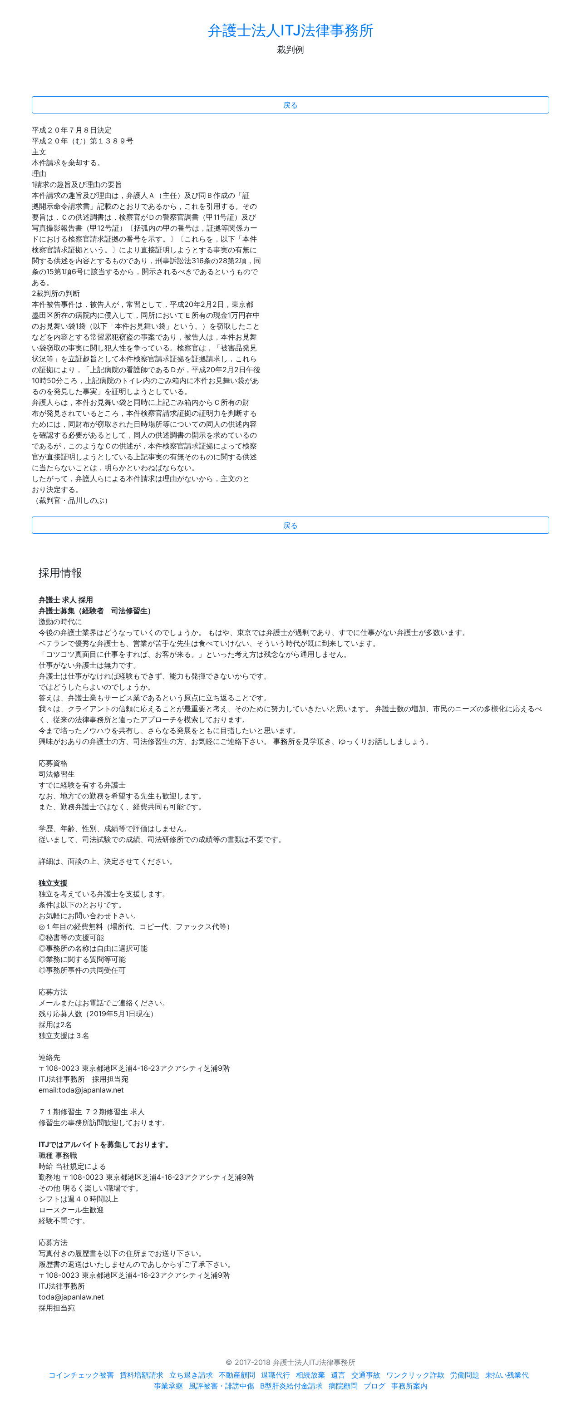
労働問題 (464, 1374)
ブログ (374, 1385)
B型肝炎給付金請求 (291, 1385)
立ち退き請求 (191, 1374)
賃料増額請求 (141, 1374)
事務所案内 (409, 1385)
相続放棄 (310, 1374)
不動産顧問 (237, 1374)
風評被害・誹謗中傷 (221, 1385)
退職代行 (275, 1374)
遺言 (338, 1374)
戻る (290, 104)
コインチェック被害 (81, 1374)
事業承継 (168, 1385)
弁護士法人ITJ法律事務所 (291, 30)
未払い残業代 (507, 1374)
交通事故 (365, 1374)
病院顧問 (343, 1385)
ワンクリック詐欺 (415, 1374)
